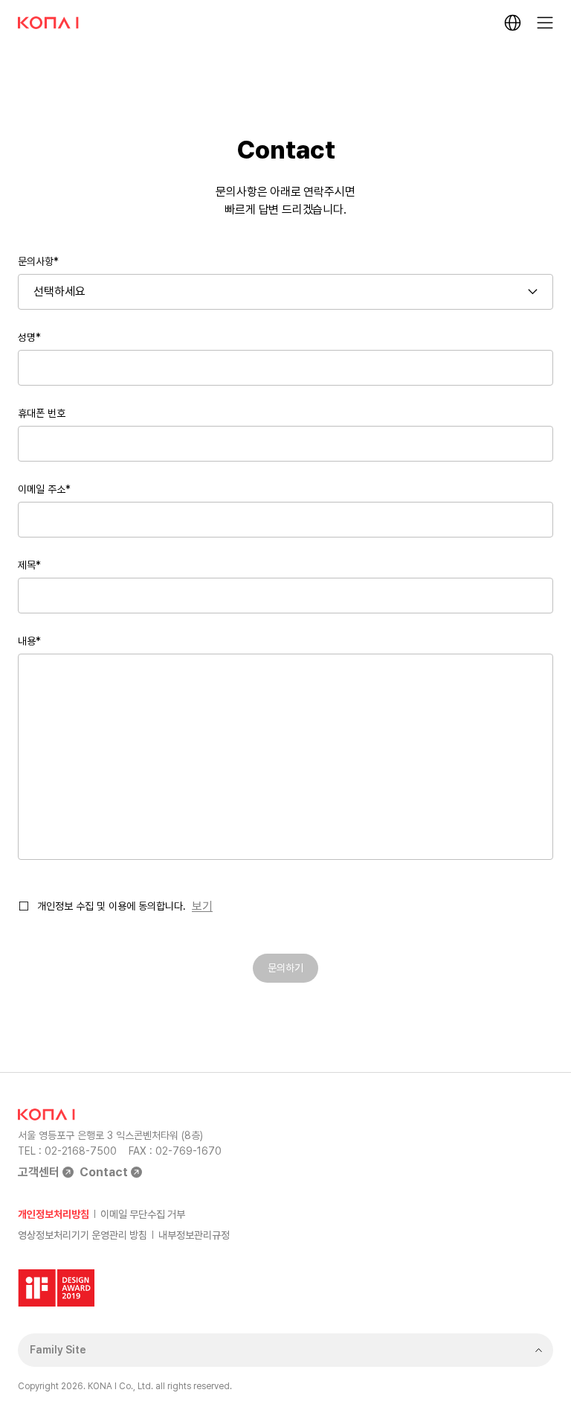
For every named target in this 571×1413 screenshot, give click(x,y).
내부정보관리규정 (194, 1235)
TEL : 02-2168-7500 (67, 1151)
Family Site (58, 1350)
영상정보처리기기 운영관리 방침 (82, 1235)
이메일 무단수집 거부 (142, 1214)
